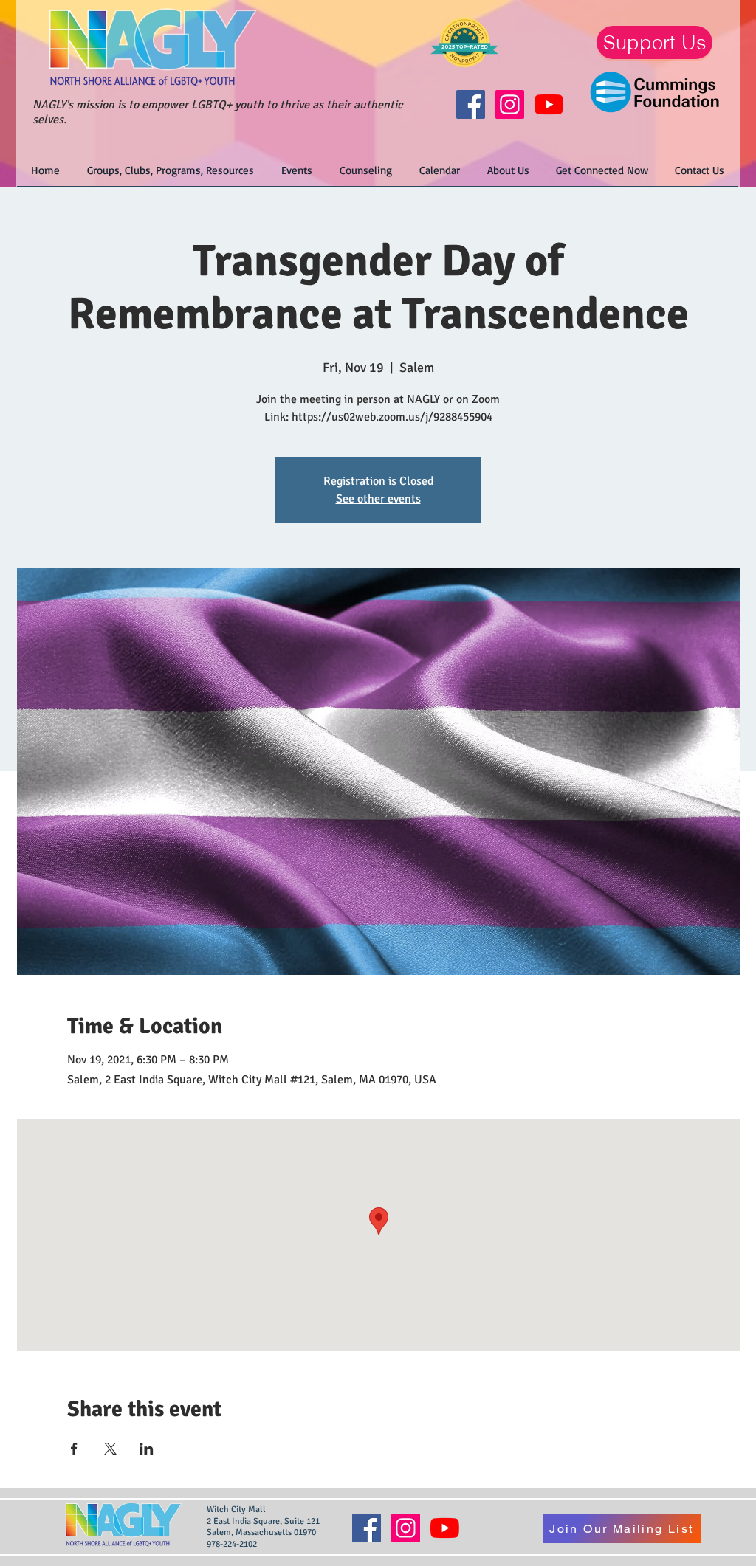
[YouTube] (549, 104)
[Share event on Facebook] (74, 1449)
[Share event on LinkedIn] (147, 1449)
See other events (378, 498)
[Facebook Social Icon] (470, 104)
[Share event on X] (110, 1449)
